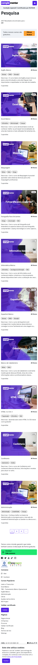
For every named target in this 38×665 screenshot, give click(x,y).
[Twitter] (30, 643)
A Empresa (4, 621)
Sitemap (4, 633)
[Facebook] (28, 643)
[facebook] (2, 558)
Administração (6, 594)
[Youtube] (32, 643)
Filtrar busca (29, 33)
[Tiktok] (34, 643)
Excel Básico (5, 587)
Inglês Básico (5, 592)
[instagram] (15, 558)
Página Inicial (5, 618)
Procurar (4, 623)
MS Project (4, 601)
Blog (2, 628)
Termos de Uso (6, 631)
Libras (3, 597)
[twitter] (5, 558)
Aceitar (6, 661)
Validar (4, 610)
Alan (5, 573)
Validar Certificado (7, 626)
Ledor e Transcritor (7, 584)
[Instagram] (36, 643)
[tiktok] (12, 558)
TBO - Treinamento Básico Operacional (14, 589)
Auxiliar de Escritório (8, 599)
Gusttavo (7, 577)
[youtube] (8, 558)
